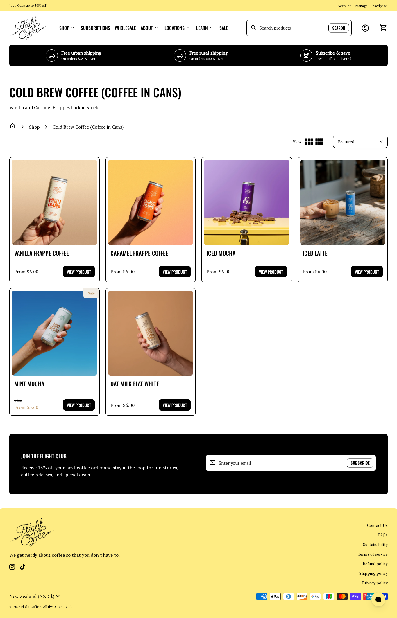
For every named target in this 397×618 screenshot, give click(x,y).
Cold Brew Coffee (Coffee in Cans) (88, 127)
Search (338, 28)
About (150, 27)
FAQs (383, 535)
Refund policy (375, 563)
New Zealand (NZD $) (35, 596)
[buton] (35, 596)
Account (344, 5)
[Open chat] (378, 599)
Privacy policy (375, 582)
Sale (223, 27)
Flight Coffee (31, 606)
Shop (67, 27)
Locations (177, 27)
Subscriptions (95, 27)
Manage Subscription (371, 5)
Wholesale (125, 27)
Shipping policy (373, 573)
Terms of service (373, 554)
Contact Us (377, 525)
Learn (205, 27)
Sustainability (375, 544)
